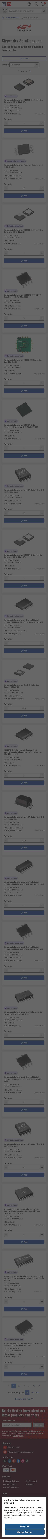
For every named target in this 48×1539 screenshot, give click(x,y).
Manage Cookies (24, 1532)
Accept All (24, 1526)
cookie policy (29, 1515)
